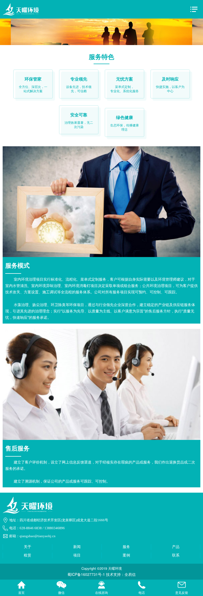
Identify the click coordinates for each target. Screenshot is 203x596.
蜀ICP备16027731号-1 (86, 574)
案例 (126, 555)
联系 (175, 555)
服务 (126, 547)
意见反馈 (182, 585)
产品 (175, 547)
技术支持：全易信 (121, 574)
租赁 (27, 555)
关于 (27, 547)
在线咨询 (101, 585)
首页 (21, 585)
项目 (77, 555)
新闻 (77, 547)
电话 (142, 585)
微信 (61, 585)
